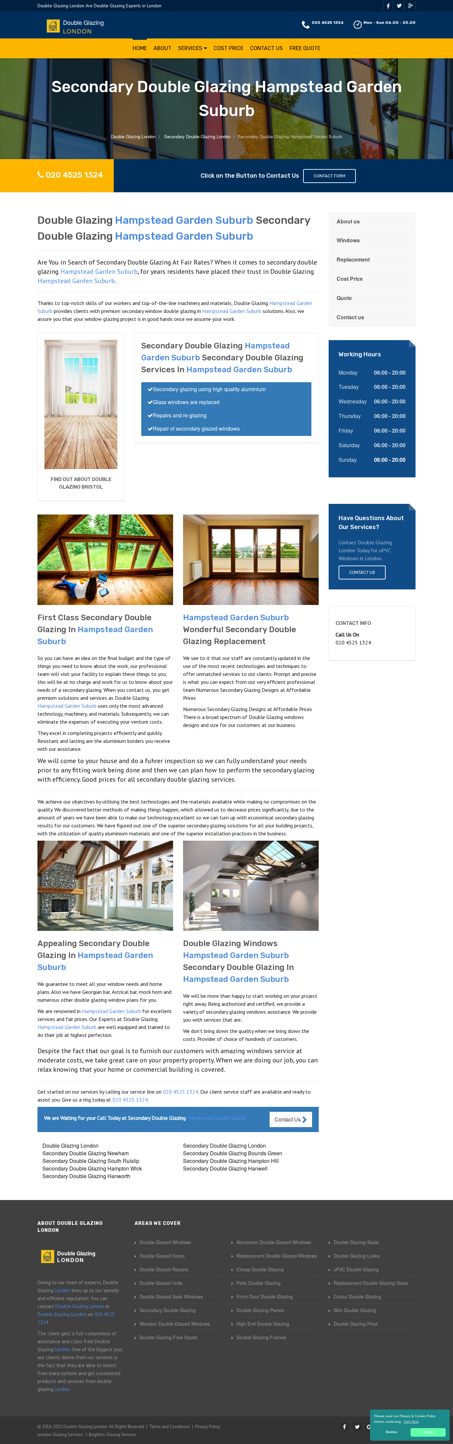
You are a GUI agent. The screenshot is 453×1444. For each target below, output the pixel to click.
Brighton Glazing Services (112, 1434)
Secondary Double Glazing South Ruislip (90, 1161)
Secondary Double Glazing (168, 1310)
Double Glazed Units (161, 1283)
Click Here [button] (411, 1421)
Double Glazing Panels (260, 1310)
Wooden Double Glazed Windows (175, 1323)
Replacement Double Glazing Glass (371, 1283)
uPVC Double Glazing (356, 1269)
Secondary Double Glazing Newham (85, 1153)
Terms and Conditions (169, 1426)
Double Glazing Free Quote (168, 1337)
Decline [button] (391, 1432)
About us (348, 221)
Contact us (350, 317)
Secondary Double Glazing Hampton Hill (231, 1161)
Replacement (353, 259)
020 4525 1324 (328, 22)
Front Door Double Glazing (264, 1296)
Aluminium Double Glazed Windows (273, 1242)
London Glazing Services (60, 1434)
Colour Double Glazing (357, 1296)
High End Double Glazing (262, 1323)
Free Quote (305, 48)
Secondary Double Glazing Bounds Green (232, 1153)
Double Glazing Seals (356, 1242)
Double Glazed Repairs (164, 1269)
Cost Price (228, 48)
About (162, 48)
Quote (344, 298)
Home (140, 48)
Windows (348, 240)
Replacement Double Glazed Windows (276, 1255)
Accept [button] (428, 1432)
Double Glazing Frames (261, 1337)
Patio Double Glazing (258, 1283)
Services (190, 48)
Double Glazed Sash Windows (171, 1296)
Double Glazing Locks (356, 1255)
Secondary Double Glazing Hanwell (225, 1168)
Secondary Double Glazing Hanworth (86, 1176)
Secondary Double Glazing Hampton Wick (92, 1168)
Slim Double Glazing (355, 1310)
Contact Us (266, 48)
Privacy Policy (207, 1426)
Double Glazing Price (356, 1323)
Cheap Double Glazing (260, 1269)
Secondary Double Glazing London (224, 1145)
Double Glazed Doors (162, 1255)
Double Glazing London (70, 1145)
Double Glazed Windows (165, 1242)
